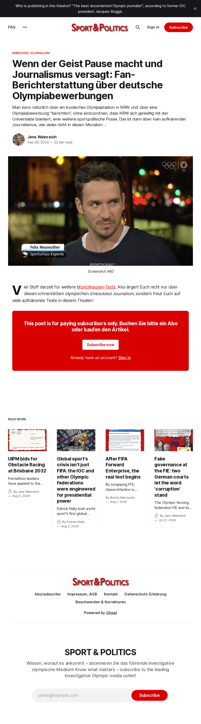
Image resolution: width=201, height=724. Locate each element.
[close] (195, 8)
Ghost (111, 612)
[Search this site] (138, 27)
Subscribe (178, 27)
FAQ (11, 27)
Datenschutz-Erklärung (145, 594)
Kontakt (111, 594)
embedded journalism (31, 53)
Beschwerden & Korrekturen (100, 602)
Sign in (153, 27)
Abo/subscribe (48, 594)
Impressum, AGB (82, 594)
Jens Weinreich (42, 136)
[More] (25, 27)
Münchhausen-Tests (96, 287)
